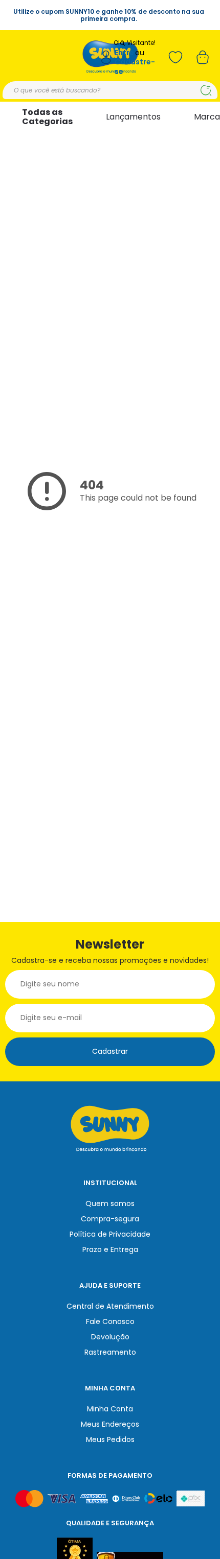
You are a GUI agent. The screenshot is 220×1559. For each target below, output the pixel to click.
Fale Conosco (110, 1321)
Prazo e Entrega (110, 1249)
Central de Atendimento (110, 1306)
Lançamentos (133, 117)
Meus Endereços (110, 1424)
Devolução (110, 1337)
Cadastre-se (135, 66)
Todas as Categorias (47, 116)
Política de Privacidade (110, 1234)
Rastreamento (110, 1352)
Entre (124, 53)
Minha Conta (110, 1409)
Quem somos (110, 1203)
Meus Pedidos (110, 1439)
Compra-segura (110, 1219)
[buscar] (206, 90)
